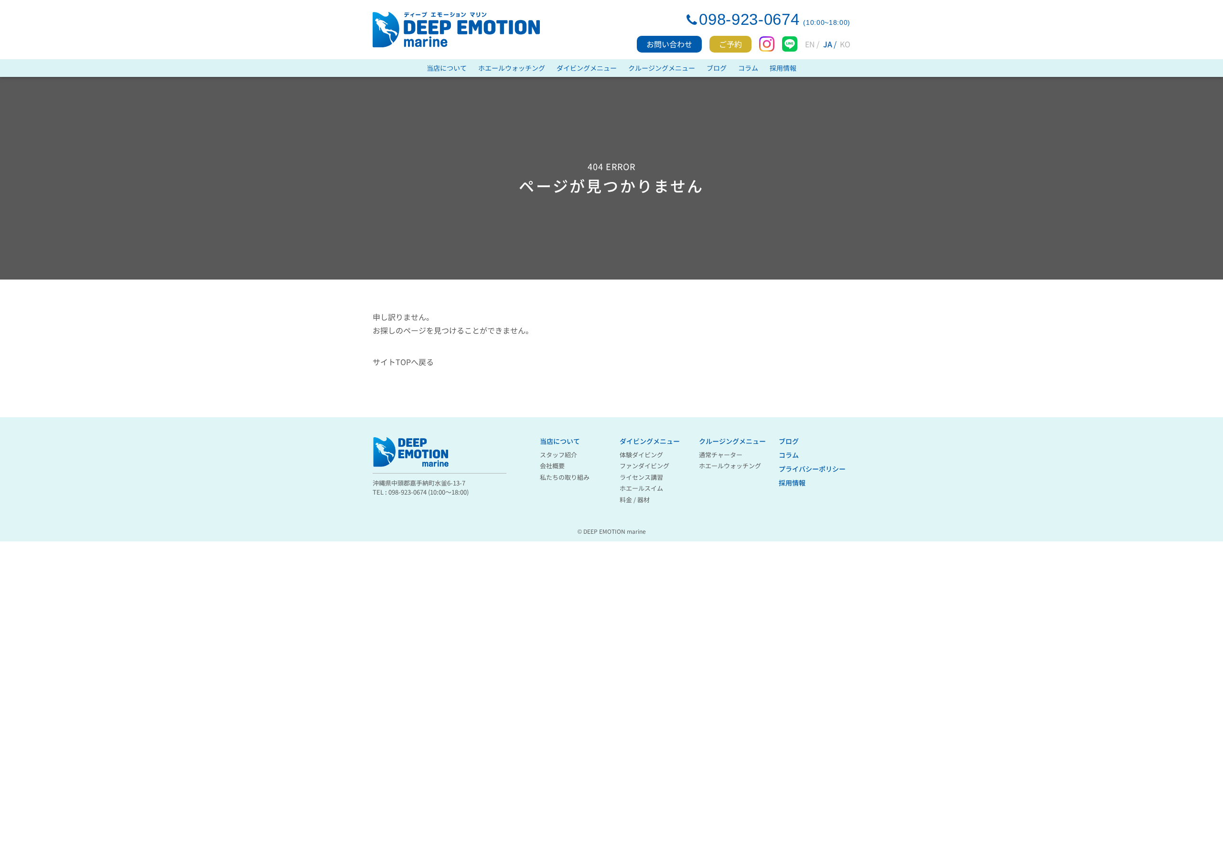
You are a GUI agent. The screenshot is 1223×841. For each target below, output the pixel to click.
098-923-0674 (749, 19)
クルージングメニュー (661, 68)
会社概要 (552, 465)
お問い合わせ (669, 44)
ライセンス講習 (641, 477)
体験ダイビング (641, 454)
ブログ (717, 68)
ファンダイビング (644, 465)
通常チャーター (720, 454)
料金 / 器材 (635, 499)
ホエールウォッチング (511, 68)
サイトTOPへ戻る (403, 361)
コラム (748, 68)
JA (827, 44)
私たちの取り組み (565, 477)
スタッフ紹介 (558, 454)
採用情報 (783, 68)
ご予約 (730, 44)
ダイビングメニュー (587, 68)
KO (845, 44)
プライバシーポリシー (812, 469)
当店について (447, 68)
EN (810, 44)
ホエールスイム (641, 488)
